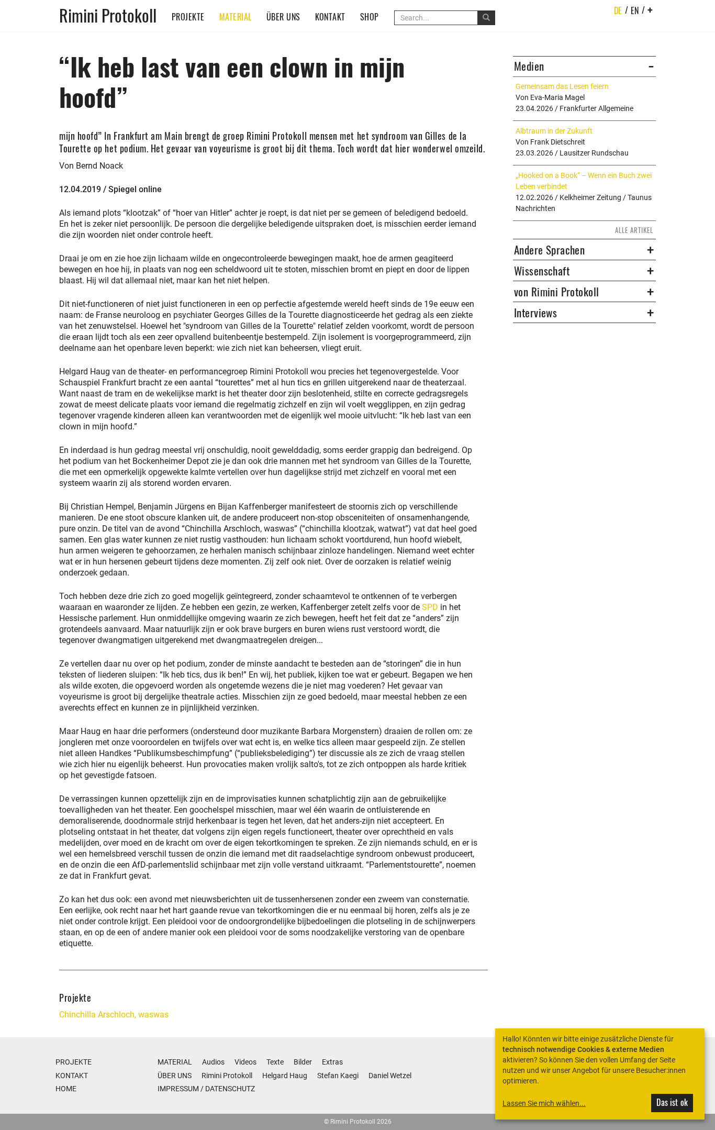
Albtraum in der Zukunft (554, 131)
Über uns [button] (283, 16)
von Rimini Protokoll (556, 291)
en (635, 10)
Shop (369, 16)
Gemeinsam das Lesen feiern (562, 86)
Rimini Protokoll (108, 14)
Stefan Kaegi (338, 1075)
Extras (332, 1062)
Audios (213, 1062)
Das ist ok (672, 1102)
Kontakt (330, 16)
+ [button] (650, 9)
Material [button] (235, 16)
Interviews (535, 312)
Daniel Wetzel (389, 1075)
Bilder (303, 1062)
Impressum (178, 1088)
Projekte (188, 16)
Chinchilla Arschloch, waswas (114, 1015)
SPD (430, 607)
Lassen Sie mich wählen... (544, 1103)
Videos (245, 1062)
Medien (529, 66)
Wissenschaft (541, 270)
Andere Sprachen (549, 249)
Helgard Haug (284, 1075)
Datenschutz (230, 1088)
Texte (275, 1062)
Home (65, 1088)
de (618, 10)
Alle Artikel (634, 230)
